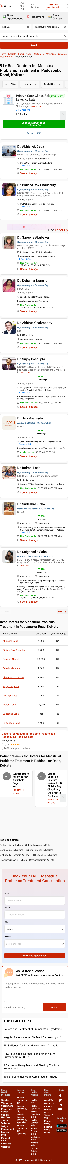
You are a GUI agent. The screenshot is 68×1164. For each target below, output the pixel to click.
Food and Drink (5, 1133)
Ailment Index (34, 1144)
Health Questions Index (35, 1114)
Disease (7, 936)
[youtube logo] (60, 1110)
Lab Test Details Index (35, 1151)
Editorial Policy (48, 1128)
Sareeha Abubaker (12, 659)
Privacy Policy (47, 1122)
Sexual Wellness (5, 1121)
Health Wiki (34, 1101)
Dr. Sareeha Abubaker (33, 237)
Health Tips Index (35, 1107)
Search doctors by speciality (22, 1120)
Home (3, 54)
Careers (48, 1106)
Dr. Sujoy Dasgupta (31, 359)
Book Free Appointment (53, 6)
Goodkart (5, 1100)
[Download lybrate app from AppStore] (61, 1131)
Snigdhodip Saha (11, 723)
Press (47, 1132)
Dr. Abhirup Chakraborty (34, 323)
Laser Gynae (24, 54)
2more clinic (25, 206)
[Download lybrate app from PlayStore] (61, 1127)
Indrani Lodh (9, 704)
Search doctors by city (22, 1100)
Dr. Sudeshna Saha (31, 504)
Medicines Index (35, 1138)
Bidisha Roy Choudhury (15, 650)
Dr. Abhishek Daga (30, 146)
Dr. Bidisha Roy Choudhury (36, 185)
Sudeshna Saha (11, 713)
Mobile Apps (47, 1110)
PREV (7, 611)
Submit (54, 1007)
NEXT (60, 611)
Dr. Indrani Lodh (28, 468)
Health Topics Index (34, 1131)
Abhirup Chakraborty (13, 677)
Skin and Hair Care (5, 1116)
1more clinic (25, 165)
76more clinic (25, 444)
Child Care (6, 1143)
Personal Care (5, 1139)
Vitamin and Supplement (7, 1104)
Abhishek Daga (10, 641)
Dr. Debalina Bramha (32, 281)
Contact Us (49, 1103)
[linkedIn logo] (60, 1106)
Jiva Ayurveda (10, 695)
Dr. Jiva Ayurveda (30, 418)
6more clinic (25, 392)
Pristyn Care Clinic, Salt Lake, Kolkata (33, 97)
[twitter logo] (60, 1101)
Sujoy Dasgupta (11, 686)
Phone (7, 907)
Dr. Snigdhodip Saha (32, 552)
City (6, 922)
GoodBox (5, 1147)
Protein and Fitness (6, 1110)
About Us (48, 1100)
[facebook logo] (60, 1097)
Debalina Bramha (11, 668)
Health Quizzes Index (34, 1123)
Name (7, 893)
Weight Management (7, 1127)
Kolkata (12, 54)
